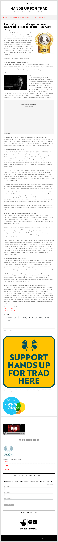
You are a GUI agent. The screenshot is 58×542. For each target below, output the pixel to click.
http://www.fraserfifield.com (12, 311)
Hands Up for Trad (29, 8)
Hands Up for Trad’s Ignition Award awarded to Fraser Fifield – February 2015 (27, 17)
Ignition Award (19, 33)
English (7, 469)
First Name (7, 486)
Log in (42, 538)
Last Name (7, 492)
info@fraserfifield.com (10, 309)
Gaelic (6, 465)
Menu (30, 3)
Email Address (8, 498)
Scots (6, 461)
